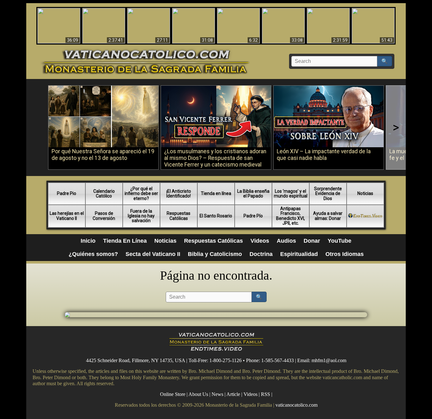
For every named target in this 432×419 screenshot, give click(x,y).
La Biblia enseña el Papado (253, 193)
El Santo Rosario (216, 215)
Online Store (172, 394)
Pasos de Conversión (104, 216)
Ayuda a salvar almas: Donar (328, 216)
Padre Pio (66, 193)
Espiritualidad (299, 254)
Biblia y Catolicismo (215, 254)
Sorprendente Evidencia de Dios (328, 193)
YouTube (339, 241)
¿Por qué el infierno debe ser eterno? (141, 193)
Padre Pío (253, 215)
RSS (265, 394)
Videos (259, 241)
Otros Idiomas (344, 254)
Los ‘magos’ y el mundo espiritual (290, 193)
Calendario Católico (104, 193)
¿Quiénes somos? (93, 254)
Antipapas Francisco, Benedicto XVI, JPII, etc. (290, 216)
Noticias (365, 193)
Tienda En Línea (125, 241)
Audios (286, 241)
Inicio (88, 241)
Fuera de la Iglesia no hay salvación (141, 216)
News (217, 394)
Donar (312, 241)
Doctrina (261, 254)
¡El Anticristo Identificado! (178, 193)
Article (233, 394)
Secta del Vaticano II (153, 254)
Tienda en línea (216, 193)
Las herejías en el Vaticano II (67, 216)
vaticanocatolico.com (296, 405)
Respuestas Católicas (178, 216)
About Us (198, 394)
